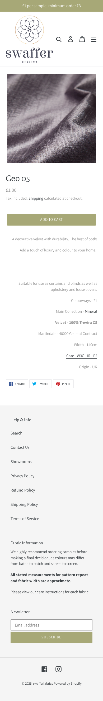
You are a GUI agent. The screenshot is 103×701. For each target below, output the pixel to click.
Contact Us (20, 447)
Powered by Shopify (68, 683)
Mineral (91, 311)
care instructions (50, 591)
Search (16, 433)
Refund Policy (23, 490)
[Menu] (94, 39)
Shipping (36, 198)
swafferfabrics (43, 683)
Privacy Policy (22, 476)
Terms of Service (25, 518)
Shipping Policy (24, 504)
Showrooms (21, 461)
